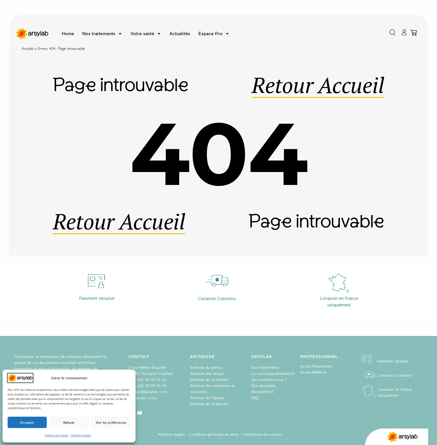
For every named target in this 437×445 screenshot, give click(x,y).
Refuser (69, 422)
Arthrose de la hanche (209, 404)
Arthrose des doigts (207, 374)
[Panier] (413, 32)
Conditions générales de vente (214, 434)
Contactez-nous (142, 398)
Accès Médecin (313, 372)
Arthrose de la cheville (209, 380)
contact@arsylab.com (147, 392)
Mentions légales (171, 434)
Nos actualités (263, 386)
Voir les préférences (111, 422)
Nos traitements (98, 33)
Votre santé (142, 33)
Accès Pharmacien (316, 366)
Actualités (179, 33)
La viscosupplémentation (273, 374)
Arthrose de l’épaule (207, 398)
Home (68, 33)
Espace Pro (210, 33)
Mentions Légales (81, 435)
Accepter (27, 422)
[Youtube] (139, 412)
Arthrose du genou (206, 368)
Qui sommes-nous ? (269, 380)
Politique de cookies (56, 435)
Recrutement (262, 392)
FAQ (255, 398)
